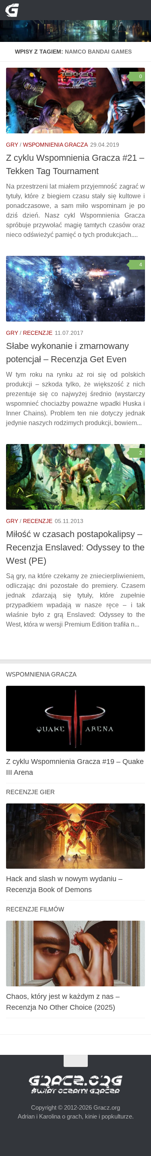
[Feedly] (95, 10)
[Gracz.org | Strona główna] (14, 10)
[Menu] (139, 10)
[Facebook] (69, 10)
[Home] (75, 21)
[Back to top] (76, 1060)
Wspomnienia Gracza (55, 144)
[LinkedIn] (82, 10)
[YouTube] (55, 10)
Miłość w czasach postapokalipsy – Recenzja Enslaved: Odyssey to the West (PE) (75, 547)
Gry (12, 144)
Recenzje (37, 333)
